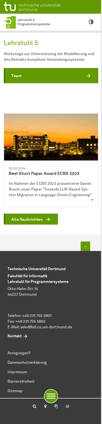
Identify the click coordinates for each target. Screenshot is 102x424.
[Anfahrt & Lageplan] (45, 407)
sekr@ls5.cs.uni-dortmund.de (46, 327)
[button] (51, 75)
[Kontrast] (91, 22)
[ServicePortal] (56, 407)
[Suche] (34, 407)
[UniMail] (67, 407)
